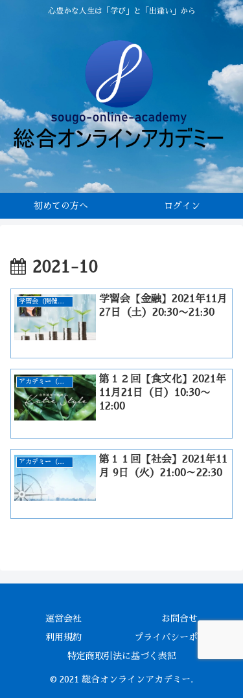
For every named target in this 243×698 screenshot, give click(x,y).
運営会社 (63, 618)
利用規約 (63, 637)
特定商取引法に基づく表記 (121, 655)
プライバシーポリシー (179, 637)
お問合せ (179, 618)
